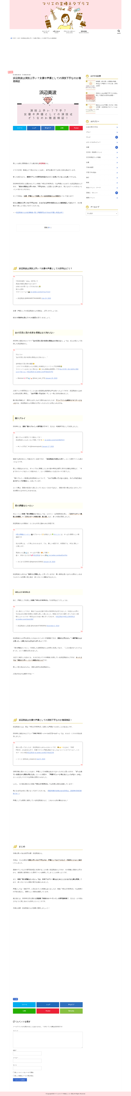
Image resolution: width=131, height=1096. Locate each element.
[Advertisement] (65, 55)
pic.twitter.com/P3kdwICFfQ (43, 372)
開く (49, 227)
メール (15, 1057)
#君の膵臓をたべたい (23, 534)
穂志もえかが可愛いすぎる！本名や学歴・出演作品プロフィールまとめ (106, 107)
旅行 (87, 177)
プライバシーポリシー (69, 32)
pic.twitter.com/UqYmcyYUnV (40, 292)
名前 (14, 1050)
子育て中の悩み (91, 172)
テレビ (88, 137)
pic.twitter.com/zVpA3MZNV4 (54, 440)
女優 (16, 999)
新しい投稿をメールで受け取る (24, 1076)
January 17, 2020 (48, 446)
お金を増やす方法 (92, 127)
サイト (15, 1065)
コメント (15, 1030)
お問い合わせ (56, 32)
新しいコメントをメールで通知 (24, 1072)
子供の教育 (89, 167)
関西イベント (90, 197)
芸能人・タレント (92, 192)
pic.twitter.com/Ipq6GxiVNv (58, 555)
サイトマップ (45, 32)
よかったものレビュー (93, 142)
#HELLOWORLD (69, 616)
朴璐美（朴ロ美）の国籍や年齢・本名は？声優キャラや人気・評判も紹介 (106, 83)
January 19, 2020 (49, 562)
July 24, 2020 (46, 298)
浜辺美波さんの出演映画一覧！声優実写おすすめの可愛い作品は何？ (40, 212)
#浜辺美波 (30, 372)
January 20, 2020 (51, 378)
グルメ (88, 132)
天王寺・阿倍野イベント (94, 152)
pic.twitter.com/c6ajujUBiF (24, 619)
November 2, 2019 (53, 626)
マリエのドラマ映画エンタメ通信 (64, 1093)
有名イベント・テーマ (93, 187)
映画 (87, 182)
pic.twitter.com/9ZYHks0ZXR (44, 752)
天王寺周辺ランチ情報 (93, 157)
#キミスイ (57, 534)
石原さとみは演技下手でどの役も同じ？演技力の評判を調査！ (106, 94)
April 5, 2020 (41, 759)
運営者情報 (84, 32)
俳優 (87, 147)
